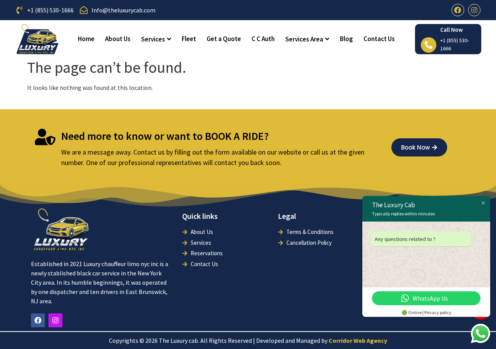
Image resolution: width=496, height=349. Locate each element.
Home (86, 38)
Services (153, 39)
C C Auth (263, 38)
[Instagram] (474, 10)
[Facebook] (457, 10)
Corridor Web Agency (358, 340)
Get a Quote (224, 38)
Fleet (189, 38)
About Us (118, 38)
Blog (346, 38)
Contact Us (379, 38)
